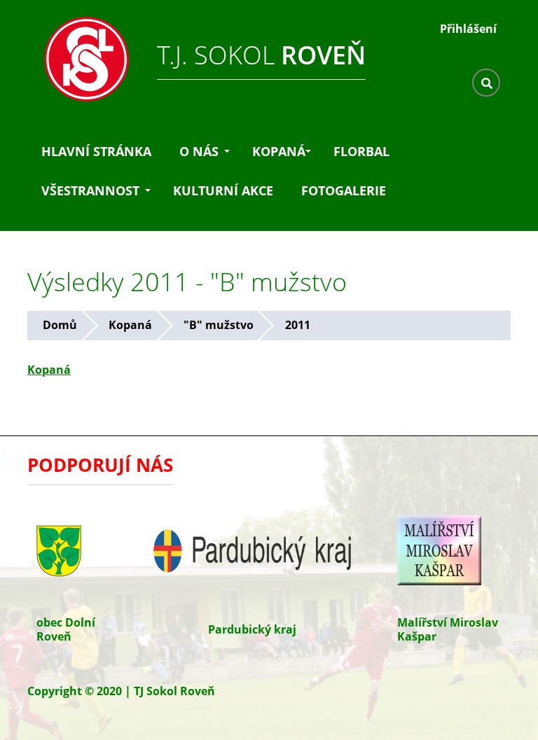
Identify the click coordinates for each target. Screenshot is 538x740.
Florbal (361, 151)
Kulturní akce (223, 190)
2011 (297, 325)
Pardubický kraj (252, 629)
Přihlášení (468, 28)
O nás (199, 151)
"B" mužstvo (219, 325)
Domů (60, 325)
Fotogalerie (343, 190)
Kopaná (278, 151)
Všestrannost (90, 190)
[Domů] (79, 55)
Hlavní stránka (96, 151)
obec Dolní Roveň (65, 630)
